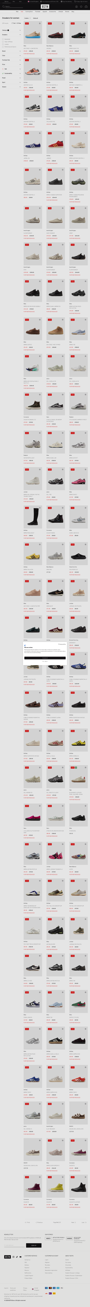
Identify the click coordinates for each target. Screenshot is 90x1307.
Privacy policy (62, 644)
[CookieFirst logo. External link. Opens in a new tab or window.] (25, 645)
